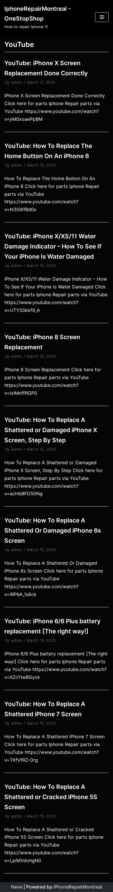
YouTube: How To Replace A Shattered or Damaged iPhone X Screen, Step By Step (50, 430)
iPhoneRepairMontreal (77, 887)
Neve (16, 887)
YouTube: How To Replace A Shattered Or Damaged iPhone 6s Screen (52, 530)
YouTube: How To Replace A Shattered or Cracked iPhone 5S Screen (50, 797)
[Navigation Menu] (102, 17)
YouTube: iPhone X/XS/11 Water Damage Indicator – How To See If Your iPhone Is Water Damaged (52, 246)
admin (16, 82)
